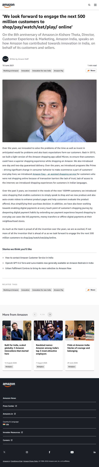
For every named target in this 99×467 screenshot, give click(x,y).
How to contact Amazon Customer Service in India (29, 257)
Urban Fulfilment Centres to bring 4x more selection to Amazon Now (38, 268)
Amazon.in (8, 414)
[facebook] (49, 452)
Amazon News (9, 398)
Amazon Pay (58, 71)
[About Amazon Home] (9, 385)
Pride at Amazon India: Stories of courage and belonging (78, 348)
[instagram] (26, 452)
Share (93, 70)
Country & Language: (11, 422)
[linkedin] (94, 452)
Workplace (9, 366)
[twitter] (4, 452)
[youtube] (72, 452)
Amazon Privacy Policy (31, 461)
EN (7, 424)
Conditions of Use (16, 461)
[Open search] (89, 4)
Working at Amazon (10, 71)
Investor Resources (11, 432)
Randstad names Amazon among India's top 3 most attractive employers (47, 349)
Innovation (25, 71)
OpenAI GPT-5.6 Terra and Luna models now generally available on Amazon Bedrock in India (49, 263)
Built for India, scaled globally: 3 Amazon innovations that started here (16, 349)
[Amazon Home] (8, 6)
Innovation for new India (41, 71)
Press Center (8, 406)
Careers (6, 440)
